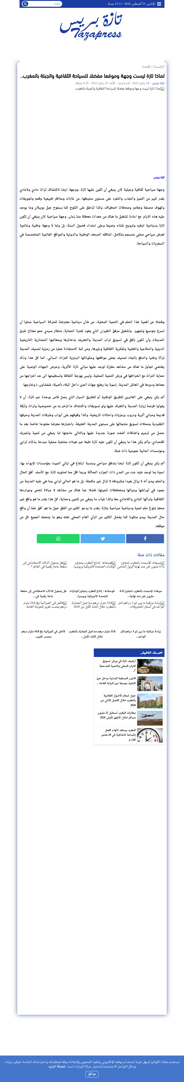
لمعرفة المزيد (57, 1066)
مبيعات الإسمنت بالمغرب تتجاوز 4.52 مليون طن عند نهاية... (141, 594)
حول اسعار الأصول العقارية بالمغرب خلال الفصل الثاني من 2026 (118, 700)
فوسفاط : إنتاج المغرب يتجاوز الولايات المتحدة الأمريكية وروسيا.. (92, 594)
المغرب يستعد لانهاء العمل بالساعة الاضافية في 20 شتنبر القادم (118, 735)
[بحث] (25, 3)
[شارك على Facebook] (145, 538)
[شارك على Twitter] (103, 538)
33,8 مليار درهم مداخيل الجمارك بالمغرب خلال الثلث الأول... (92, 634)
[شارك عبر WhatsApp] (58, 538)
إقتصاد (146, 67)
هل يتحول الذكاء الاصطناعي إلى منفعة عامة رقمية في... (43, 594)
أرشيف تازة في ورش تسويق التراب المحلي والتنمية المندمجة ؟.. (117, 666)
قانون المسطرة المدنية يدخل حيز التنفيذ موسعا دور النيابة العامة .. (116, 681)
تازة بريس (158, 83)
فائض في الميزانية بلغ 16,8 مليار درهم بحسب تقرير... (43, 634)
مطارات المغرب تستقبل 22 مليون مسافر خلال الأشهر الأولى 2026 (116, 715)
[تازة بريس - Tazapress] (92, 26)
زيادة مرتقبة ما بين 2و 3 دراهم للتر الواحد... (141, 634)
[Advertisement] (92, 281)
